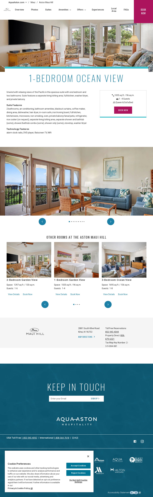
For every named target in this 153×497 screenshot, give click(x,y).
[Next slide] (110, 221)
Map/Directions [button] (85, 336)
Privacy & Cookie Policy (19, 488)
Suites (48, 9)
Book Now (27, 294)
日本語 (75, 438)
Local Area (114, 9)
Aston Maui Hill (46, 2)
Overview (19, 9)
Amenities (63, 9)
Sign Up (94, 398)
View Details (14, 294)
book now (143, 11)
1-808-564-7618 (61, 438)
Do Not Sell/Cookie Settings (78, 481)
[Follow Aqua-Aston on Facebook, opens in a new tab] (135, 441)
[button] (69, 221)
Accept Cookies (78, 466)
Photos (34, 9)
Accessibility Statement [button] (119, 492)
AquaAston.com (16, 2)
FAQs (126, 9)
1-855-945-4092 (29, 438)
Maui (33, 2)
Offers (80, 9)
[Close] (88, 456)
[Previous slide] (42, 221)
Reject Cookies (78, 473)
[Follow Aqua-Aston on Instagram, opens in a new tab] (142, 441)
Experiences (98, 9)
